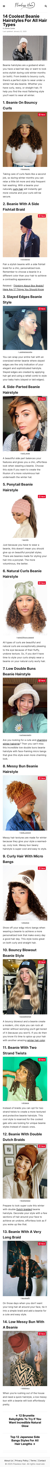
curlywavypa (24, 735)
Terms (33, 1460)
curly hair (18, 189)
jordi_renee (26, 453)
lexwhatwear (25, 1201)
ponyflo (25, 540)
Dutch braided (24, 1209)
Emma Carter (10, 28)
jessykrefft (26, 1298)
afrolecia (26, 1103)
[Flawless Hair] (25, 6)
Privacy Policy (21, 1460)
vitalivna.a (25, 1388)
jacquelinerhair (25, 1017)
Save (43, 114)
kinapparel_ (26, 169)
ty (30, 735)
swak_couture (26, 833)
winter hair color (36, 1040)
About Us (8, 1460)
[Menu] (4, 6)
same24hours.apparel (26, 637)
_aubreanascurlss (25, 352)
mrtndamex (26, 259)
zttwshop (25, 923)
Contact (42, 1460)
